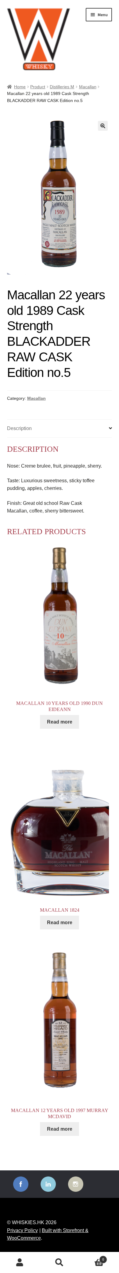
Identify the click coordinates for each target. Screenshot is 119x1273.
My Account (20, 1262)
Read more (59, 721)
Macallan (87, 86)
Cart (91, 1257)
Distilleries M (62, 86)
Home (20, 86)
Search (59, 1262)
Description (19, 428)
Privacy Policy (22, 1230)
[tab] (59, 429)
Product (37, 86)
